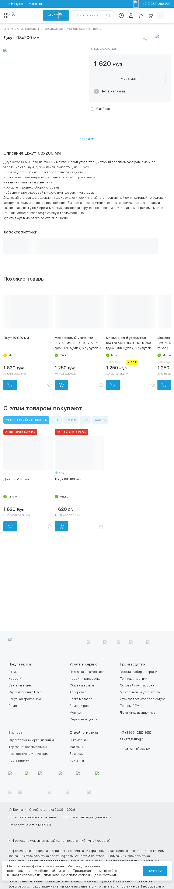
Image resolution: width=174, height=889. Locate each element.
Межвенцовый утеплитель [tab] (26, 420)
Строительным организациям (31, 784)
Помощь (14, 750)
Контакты (77, 805)
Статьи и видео (20, 730)
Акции (12, 716)
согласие (29, 875)
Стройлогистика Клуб (24, 736)
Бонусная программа (24, 743)
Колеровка (78, 736)
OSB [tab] (85, 420)
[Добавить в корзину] (10, 385)
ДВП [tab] (56, 420)
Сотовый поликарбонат (138, 730)
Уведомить (129, 79)
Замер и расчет (82, 750)
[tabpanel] (87, 202)
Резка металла (81, 743)
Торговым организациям (27, 791)
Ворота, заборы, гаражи (138, 716)
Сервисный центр (83, 764)
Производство (132, 709)
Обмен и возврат (83, 730)
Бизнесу (15, 777)
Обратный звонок (137, 793)
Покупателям (19, 709)
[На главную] (24, 15)
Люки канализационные (138, 757)
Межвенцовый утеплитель (140, 736)
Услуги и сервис (83, 709)
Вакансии (77, 798)
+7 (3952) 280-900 (135, 777)
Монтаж (75, 757)
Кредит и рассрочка (85, 723)
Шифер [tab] (71, 420)
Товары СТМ (129, 750)
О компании (79, 784)
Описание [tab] (86, 139)
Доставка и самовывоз (87, 716)
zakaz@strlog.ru (132, 783)
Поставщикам (18, 805)
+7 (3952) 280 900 (157, 4)
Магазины (77, 791)
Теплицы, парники (133, 723)
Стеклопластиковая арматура (143, 743)
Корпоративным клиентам (28, 798)
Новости (14, 723)
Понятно (155, 870)
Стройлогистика (84, 777)
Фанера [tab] (100, 420)
